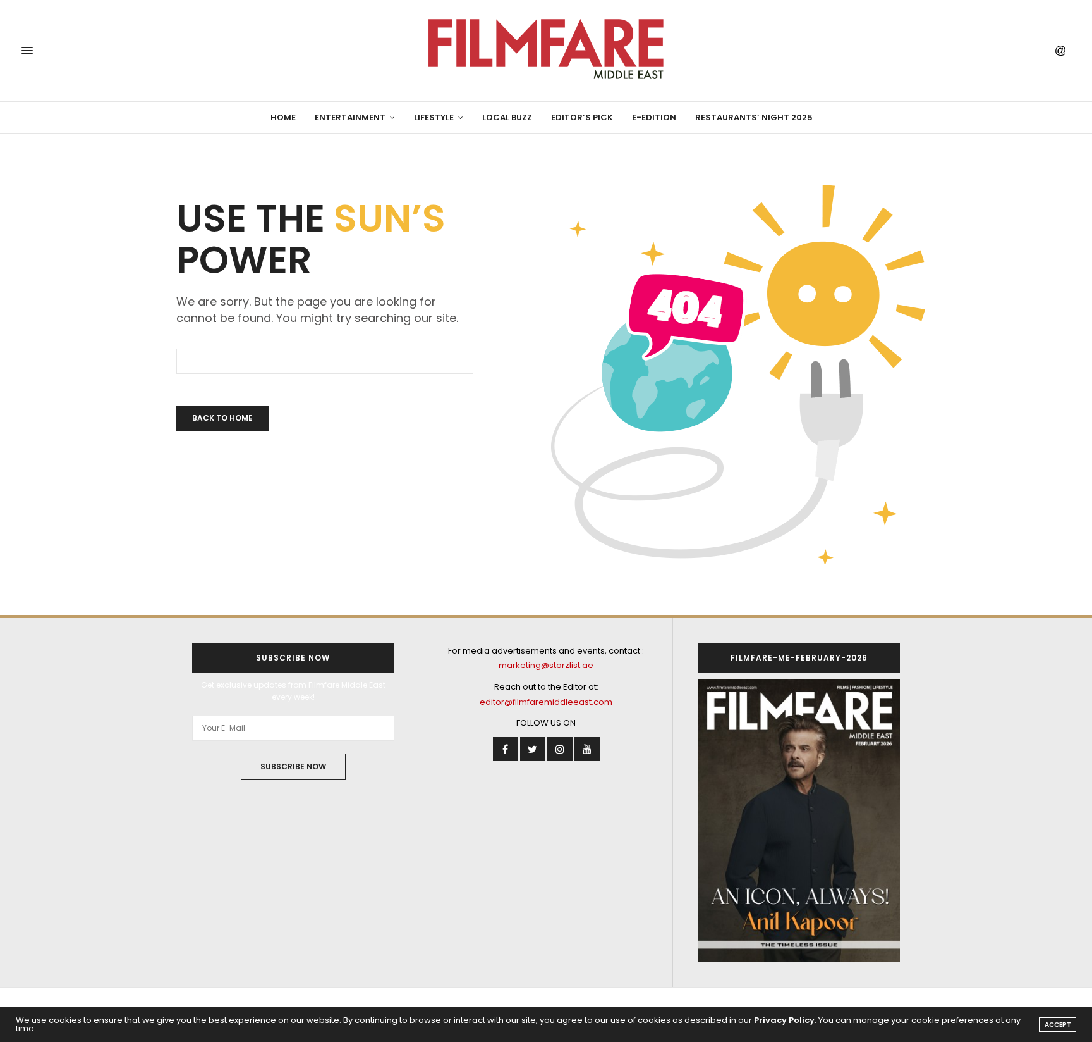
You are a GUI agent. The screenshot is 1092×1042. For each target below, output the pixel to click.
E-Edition (654, 117)
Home (283, 117)
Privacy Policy (784, 1020)
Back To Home (222, 417)
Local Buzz (507, 117)
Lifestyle (434, 117)
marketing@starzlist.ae (546, 665)
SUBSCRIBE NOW (293, 766)
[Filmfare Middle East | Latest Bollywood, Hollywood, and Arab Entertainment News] (545, 50)
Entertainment (350, 117)
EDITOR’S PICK (582, 117)
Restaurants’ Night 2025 (754, 117)
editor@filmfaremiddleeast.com (546, 702)
